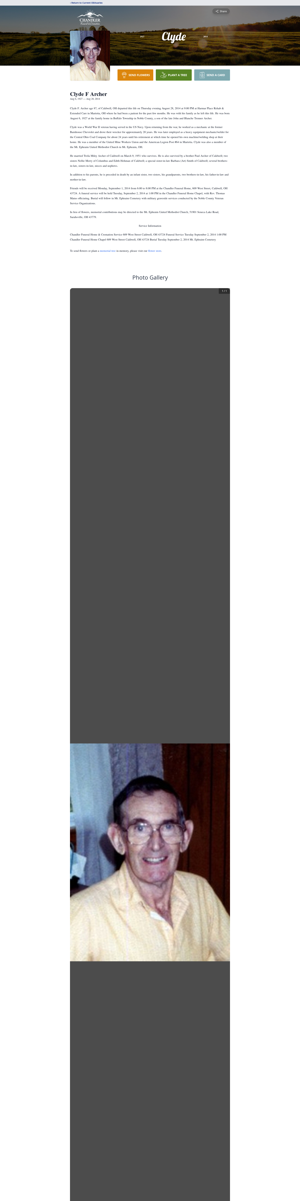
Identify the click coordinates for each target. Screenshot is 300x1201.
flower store (154, 251)
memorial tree (108, 251)
